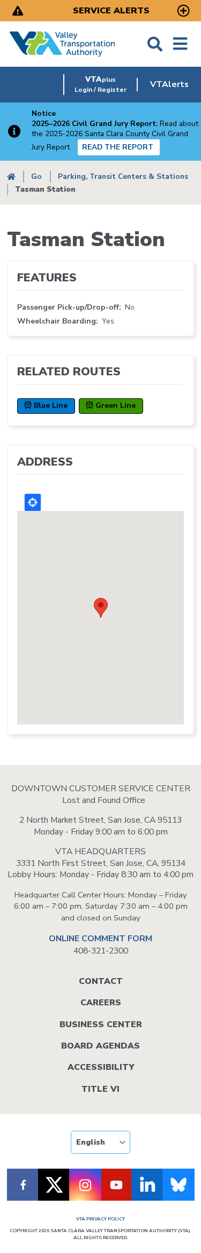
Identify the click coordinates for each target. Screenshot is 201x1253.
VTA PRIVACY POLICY (100, 1219)
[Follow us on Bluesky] (178, 1185)
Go (36, 176)
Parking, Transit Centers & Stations (123, 176)
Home (11, 177)
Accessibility (101, 1067)
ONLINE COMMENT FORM (100, 938)
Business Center (100, 1024)
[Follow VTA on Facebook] (23, 1185)
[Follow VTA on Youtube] (116, 1185)
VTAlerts (169, 84)
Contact (101, 981)
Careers (100, 1002)
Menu (180, 44)
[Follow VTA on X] (54, 1185)
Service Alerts (111, 11)
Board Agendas (100, 1046)
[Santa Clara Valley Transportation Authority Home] (62, 44)
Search (155, 44)
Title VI (100, 1089)
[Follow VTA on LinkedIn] (147, 1185)
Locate (33, 502)
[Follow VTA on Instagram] (85, 1185)
